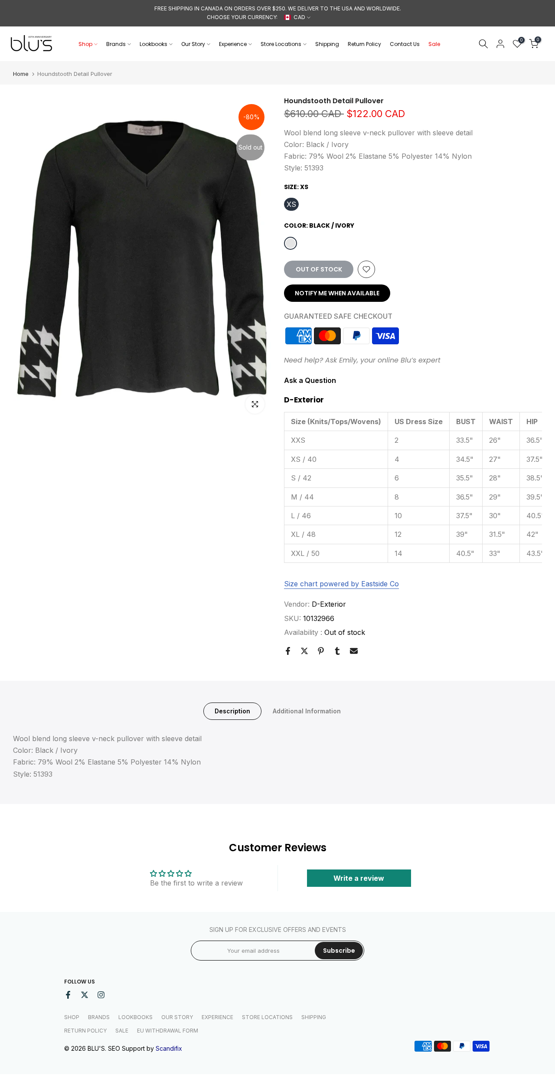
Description (232, 711)
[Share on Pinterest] (321, 651)
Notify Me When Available (337, 293)
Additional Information (307, 711)
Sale (434, 44)
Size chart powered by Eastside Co (341, 583)
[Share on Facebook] (288, 651)
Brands (116, 44)
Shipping (327, 44)
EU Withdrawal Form (167, 1030)
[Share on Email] (354, 651)
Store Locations (281, 44)
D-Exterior (329, 604)
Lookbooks (153, 44)
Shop (85, 44)
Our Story (193, 44)
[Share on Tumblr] (337, 651)
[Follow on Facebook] (68, 995)
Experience (233, 44)
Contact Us (405, 44)
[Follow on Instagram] (101, 995)
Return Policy (364, 44)
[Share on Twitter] (304, 651)
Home (21, 74)
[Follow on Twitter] (84, 995)
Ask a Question (310, 380)
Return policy (85, 1030)
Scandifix (169, 1048)
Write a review (358, 878)
